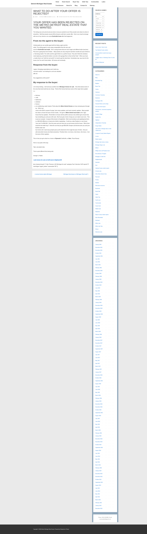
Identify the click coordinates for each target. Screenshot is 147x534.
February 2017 (98, 369)
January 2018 (98, 337)
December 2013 (98, 473)
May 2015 (97, 424)
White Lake (97, 223)
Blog (76, 5)
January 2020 (98, 279)
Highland (97, 120)
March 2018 (98, 331)
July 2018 (97, 319)
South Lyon (97, 200)
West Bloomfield (99, 217)
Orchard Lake (98, 171)
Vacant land (98, 205)
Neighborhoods (98, 159)
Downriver (97, 98)
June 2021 (97, 261)
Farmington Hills (99, 100)
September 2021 (99, 256)
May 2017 (97, 360)
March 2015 (98, 430)
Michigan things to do (100, 145)
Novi (96, 165)
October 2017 (98, 346)
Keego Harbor (98, 125)
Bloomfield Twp (98, 80)
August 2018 (98, 317)
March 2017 (98, 366)
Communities (95, 1)
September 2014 (99, 447)
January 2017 (98, 372)
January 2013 (98, 505)
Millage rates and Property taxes (102, 150)
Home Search (66, 1)
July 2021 (97, 259)
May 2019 (97, 290)
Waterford (97, 211)
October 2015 (98, 409)
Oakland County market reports (102, 168)
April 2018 (97, 328)
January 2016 (98, 401)
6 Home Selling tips (99, 62)
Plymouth (97, 176)
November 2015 (98, 407)
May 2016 (97, 392)
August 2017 (98, 351)
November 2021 (98, 250)
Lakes (103, 1)
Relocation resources (100, 185)
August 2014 (98, 450)
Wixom (96, 229)
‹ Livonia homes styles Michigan (43, 174)
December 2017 (98, 340)
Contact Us (83, 5)
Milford (96, 147)
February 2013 (98, 502)
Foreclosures (59, 5)
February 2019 (98, 299)
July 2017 (97, 354)
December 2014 (98, 438)
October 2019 (98, 285)
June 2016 (97, 389)
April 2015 (97, 427)
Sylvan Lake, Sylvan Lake (101, 47)
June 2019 (97, 288)
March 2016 (98, 395)
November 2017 (98, 343)
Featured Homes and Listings (101, 103)
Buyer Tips (76, 1)
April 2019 (97, 293)
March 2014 (98, 465)
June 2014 (97, 456)
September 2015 (99, 412)
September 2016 (99, 380)
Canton (97, 89)
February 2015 (98, 433)
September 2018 (99, 314)
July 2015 (97, 418)
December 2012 (98, 508)
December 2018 (98, 305)
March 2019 (98, 296)
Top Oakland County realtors (101, 50)
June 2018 (97, 322)
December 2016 (98, 375)
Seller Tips (85, 1)
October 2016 (98, 377)
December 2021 (98, 247)
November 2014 (98, 441)
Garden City (98, 117)
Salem (96, 194)
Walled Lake (98, 208)
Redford (97, 182)
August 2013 (98, 485)
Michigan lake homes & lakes (101, 142)
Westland (97, 220)
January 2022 (98, 244)
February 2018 (98, 334)
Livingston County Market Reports (102, 133)
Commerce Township (100, 95)
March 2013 (98, 499)
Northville (97, 162)
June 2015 (97, 421)
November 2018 (98, 308)
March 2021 (98, 264)
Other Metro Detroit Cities (101, 174)
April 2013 (97, 496)
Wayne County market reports (102, 214)
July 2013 (97, 488)
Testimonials (98, 203)
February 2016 (98, 398)
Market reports (98, 139)
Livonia (97, 136)
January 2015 (98, 435)
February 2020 (98, 276)
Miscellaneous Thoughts (100, 153)
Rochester (97, 188)
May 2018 (97, 325)
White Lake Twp (98, 226)
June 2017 (97, 357)
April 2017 (97, 363)
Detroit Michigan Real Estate (41, 4)
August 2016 (98, 383)
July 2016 (97, 386)
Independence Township (100, 122)
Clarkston (97, 92)
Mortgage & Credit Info (100, 156)
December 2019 (98, 282)
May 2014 (97, 459)
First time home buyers (76, 16)
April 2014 (97, 462)
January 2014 (98, 470)
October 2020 (98, 273)
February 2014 (98, 467)
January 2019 (98, 302)
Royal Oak (97, 191)
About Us (69, 5)
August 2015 (98, 415)
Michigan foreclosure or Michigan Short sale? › (76, 174)
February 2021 (98, 267)
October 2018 (98, 311)
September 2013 (99, 482)
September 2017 (99, 348)
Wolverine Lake (98, 232)
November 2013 (98, 476)
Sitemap (92, 5)
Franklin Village (98, 114)
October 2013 (98, 479)
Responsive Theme (64, 529)
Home (57, 1)
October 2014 (98, 444)
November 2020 (98, 270)
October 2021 (98, 253)
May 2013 (97, 494)
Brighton (97, 83)
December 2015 (98, 404)
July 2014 (97, 453)
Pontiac (97, 179)
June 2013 (97, 491)
